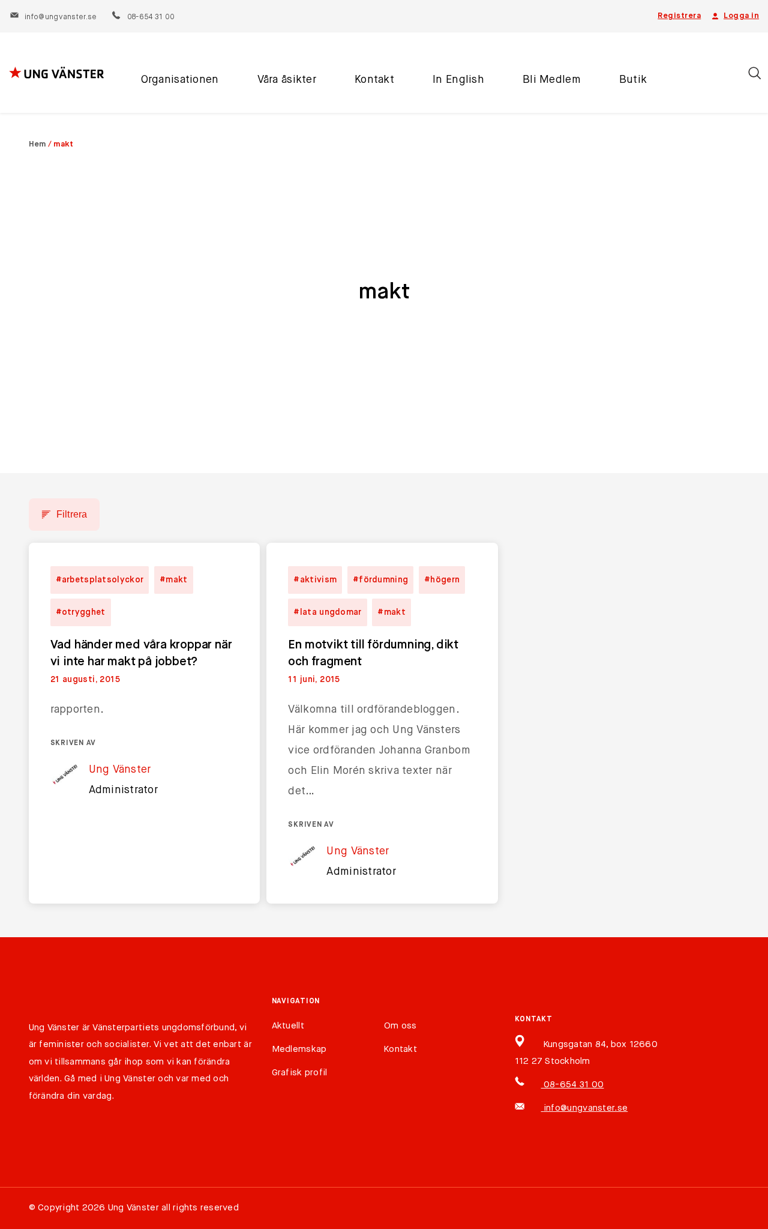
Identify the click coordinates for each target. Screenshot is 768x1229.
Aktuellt (288, 1025)
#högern (442, 580)
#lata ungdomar (327, 612)
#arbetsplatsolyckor (100, 580)
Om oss (400, 1025)
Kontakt (374, 79)
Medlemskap (299, 1049)
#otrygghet (81, 612)
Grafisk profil (300, 1072)
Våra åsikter (286, 79)
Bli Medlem (552, 79)
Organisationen (180, 79)
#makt (174, 580)
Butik (633, 79)
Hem (38, 144)
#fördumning (380, 580)
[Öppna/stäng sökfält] (754, 73)
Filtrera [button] (72, 514)
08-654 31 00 (150, 17)
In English (458, 79)
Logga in (741, 16)
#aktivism (315, 580)
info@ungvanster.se (61, 17)
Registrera (679, 16)
